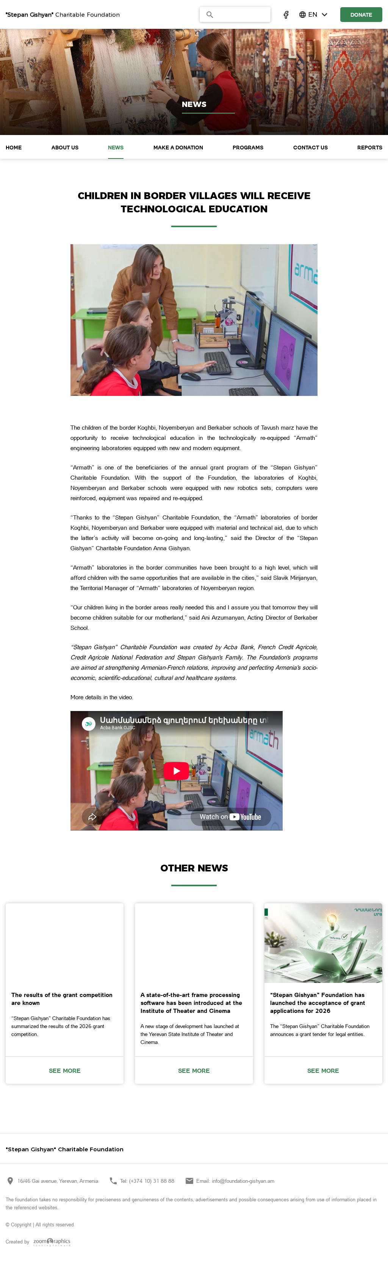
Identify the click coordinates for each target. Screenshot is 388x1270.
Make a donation (178, 147)
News (116, 147)
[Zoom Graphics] (50, 1242)
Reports (369, 147)
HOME (14, 147)
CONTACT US (310, 147)
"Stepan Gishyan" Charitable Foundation (65, 1149)
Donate (361, 14)
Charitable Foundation (63, 14)
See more (65, 1070)
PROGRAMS (248, 147)
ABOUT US (65, 147)
